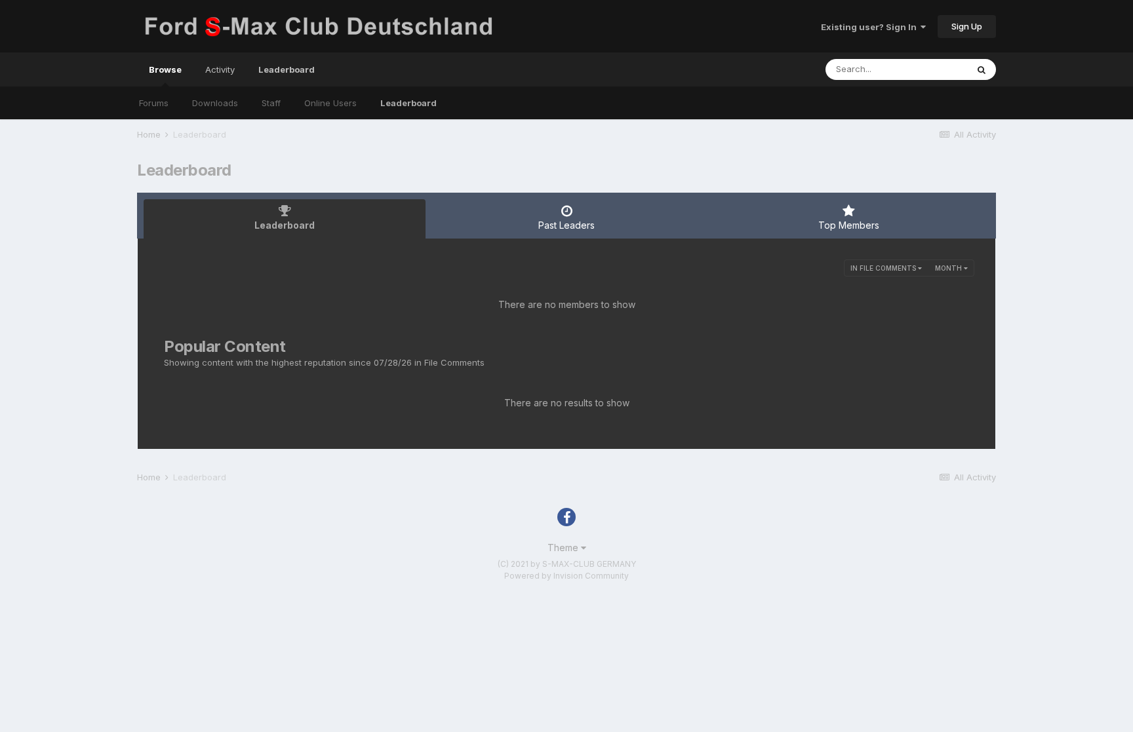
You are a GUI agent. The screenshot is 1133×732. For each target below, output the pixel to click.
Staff (271, 103)
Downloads (215, 103)
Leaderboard (408, 103)
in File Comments (884, 268)
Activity (220, 69)
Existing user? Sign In (871, 27)
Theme (564, 547)
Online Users (330, 103)
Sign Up (966, 26)
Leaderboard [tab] (284, 225)
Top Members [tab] (848, 225)
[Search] (981, 69)
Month (949, 268)
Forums (154, 103)
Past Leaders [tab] (566, 225)
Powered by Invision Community (566, 576)
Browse (165, 69)
